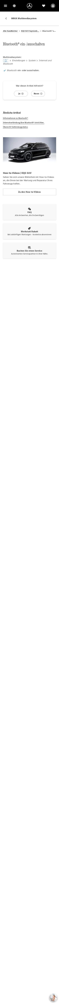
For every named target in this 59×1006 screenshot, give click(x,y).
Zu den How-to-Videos (29, 191)
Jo (19, 93)
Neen (36, 93)
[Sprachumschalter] (14, 6)
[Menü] (5, 5)
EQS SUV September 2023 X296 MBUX (30, 31)
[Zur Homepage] (29, 6)
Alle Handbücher (10, 31)
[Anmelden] (53, 6)
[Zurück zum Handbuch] (7, 18)
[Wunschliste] (43, 6)
